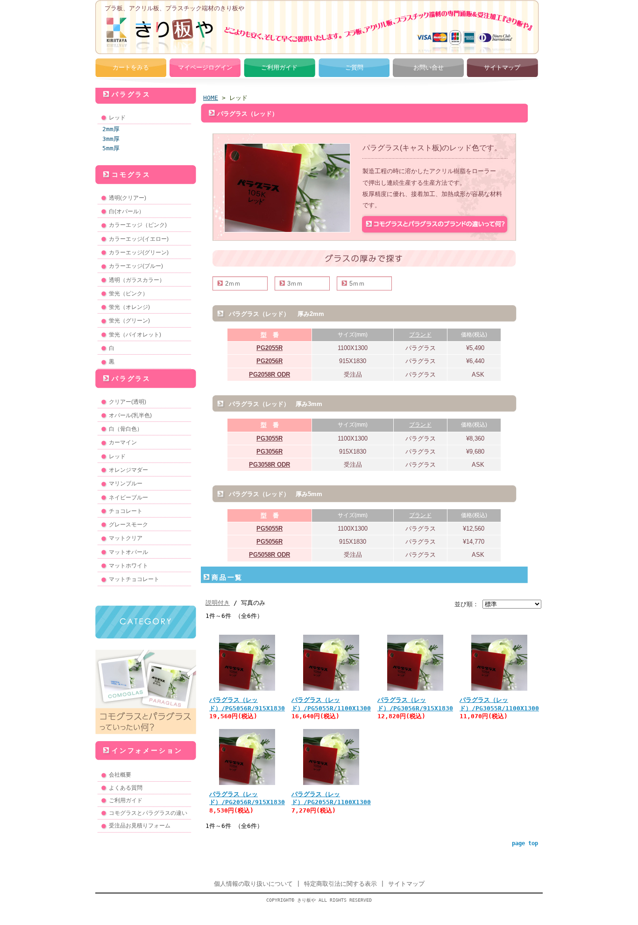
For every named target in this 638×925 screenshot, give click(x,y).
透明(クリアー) (127, 198)
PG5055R (269, 528)
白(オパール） (126, 211)
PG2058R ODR (269, 374)
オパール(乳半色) (130, 415)
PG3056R (269, 451)
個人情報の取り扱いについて (253, 883)
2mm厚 (111, 129)
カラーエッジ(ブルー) (136, 266)
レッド (117, 117)
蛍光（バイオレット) (135, 334)
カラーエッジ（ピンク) (138, 225)
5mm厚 (111, 148)
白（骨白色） (125, 429)
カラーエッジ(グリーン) (139, 252)
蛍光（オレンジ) (129, 307)
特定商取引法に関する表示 (340, 883)
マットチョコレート (134, 579)
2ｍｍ (233, 283)
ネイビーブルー (128, 497)
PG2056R (269, 360)
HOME (210, 97)
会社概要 (120, 775)
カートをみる (131, 67)
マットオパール (128, 552)
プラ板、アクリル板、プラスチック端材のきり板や (174, 8)
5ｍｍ (357, 283)
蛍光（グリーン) (129, 320)
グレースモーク (128, 524)
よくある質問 (125, 788)
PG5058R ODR (269, 554)
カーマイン (123, 442)
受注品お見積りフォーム (139, 825)
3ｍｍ (295, 283)
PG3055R (269, 438)
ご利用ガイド (279, 67)
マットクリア (125, 538)
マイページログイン (205, 67)
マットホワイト (128, 565)
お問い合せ (428, 67)
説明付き (218, 602)
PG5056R (269, 541)
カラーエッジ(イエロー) (139, 239)
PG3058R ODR (269, 464)
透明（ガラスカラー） (137, 280)
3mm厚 (111, 138)
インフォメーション (147, 750)
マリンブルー (125, 483)
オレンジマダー (128, 470)
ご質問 (354, 67)
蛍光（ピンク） (128, 293)
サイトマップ (502, 67)
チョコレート (125, 511)
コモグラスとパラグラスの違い (148, 813)
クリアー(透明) (127, 402)
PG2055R (269, 347)
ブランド (420, 334)
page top (525, 843)
